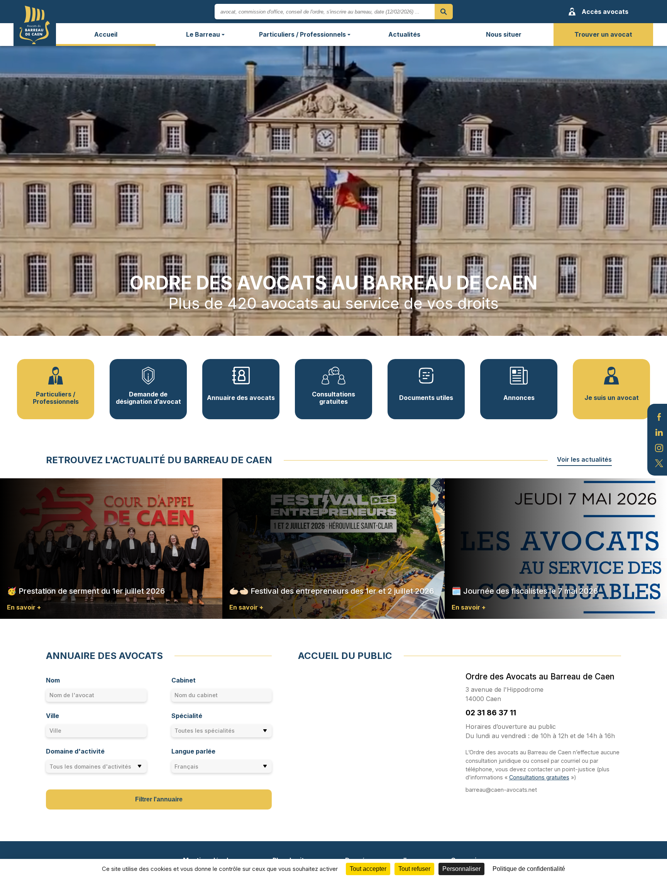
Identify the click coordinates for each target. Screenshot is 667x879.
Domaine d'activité (75, 751)
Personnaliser (461, 868)
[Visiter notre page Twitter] (659, 462)
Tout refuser (414, 868)
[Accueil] (35, 24)
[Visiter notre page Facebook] (659, 416)
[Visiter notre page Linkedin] (659, 431)
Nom (53, 680)
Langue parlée (193, 751)
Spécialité (186, 716)
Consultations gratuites (539, 777)
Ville (52, 716)
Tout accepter (368, 868)
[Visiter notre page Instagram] (659, 447)
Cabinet (183, 680)
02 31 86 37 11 (491, 712)
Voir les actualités (584, 459)
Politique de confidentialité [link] (529, 868)
